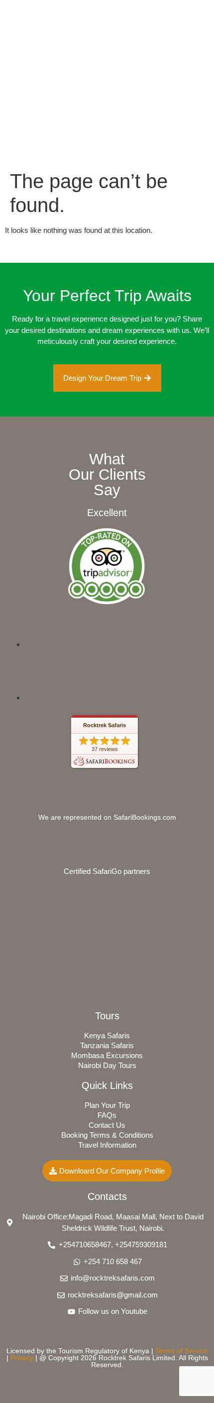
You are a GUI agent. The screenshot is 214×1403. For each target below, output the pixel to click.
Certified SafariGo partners (107, 871)
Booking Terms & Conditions (107, 1135)
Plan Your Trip (107, 1105)
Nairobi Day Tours (107, 1065)
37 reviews (105, 749)
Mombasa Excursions (107, 1055)
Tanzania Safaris (107, 1045)
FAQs (107, 1115)
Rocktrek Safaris (104, 725)
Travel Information (107, 1145)
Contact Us (107, 1125)
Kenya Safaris (107, 1035)
